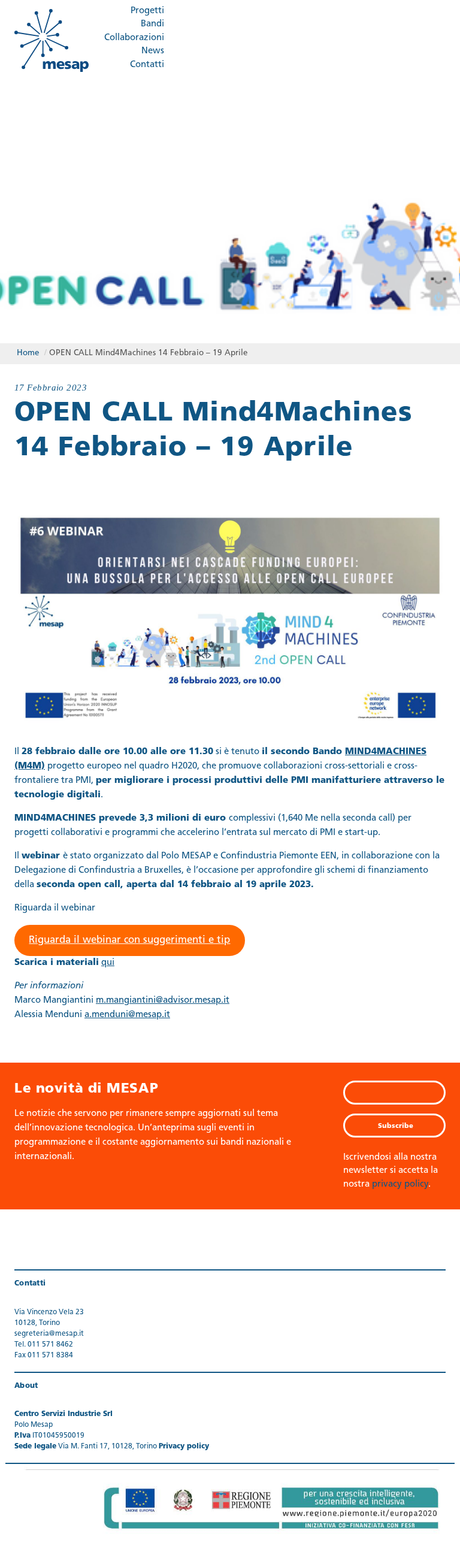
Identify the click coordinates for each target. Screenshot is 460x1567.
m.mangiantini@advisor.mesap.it (162, 1000)
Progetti (147, 11)
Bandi (152, 24)
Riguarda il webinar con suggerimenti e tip (129, 940)
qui (107, 962)
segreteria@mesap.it (49, 1334)
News (152, 51)
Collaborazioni (134, 38)
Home (28, 353)
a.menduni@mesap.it (127, 1015)
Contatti (147, 64)
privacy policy (400, 1184)
